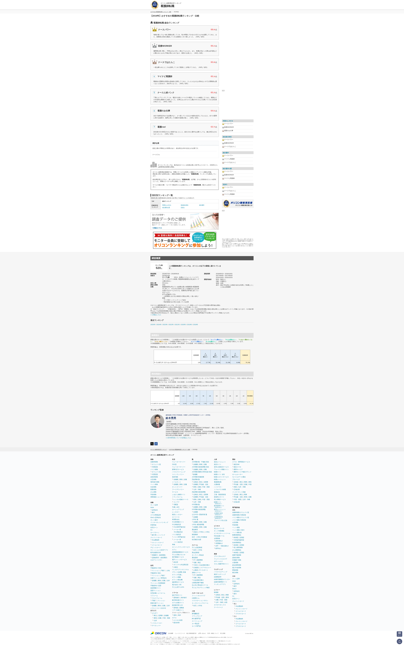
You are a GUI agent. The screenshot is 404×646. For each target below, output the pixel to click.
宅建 (194, 562)
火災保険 (153, 479)
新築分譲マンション (157, 603)
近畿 (163, 580)
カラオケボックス (220, 605)
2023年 (165, 324)
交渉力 (183, 207)
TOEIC (195, 565)
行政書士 (196, 567)
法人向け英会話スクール (200, 585)
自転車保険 (154, 477)
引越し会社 (175, 507)
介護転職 (217, 484)
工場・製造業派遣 (220, 494)
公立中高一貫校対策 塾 (199, 514)
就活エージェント (220, 462)
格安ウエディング (220, 574)
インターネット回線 (239, 492)
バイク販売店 (176, 534)
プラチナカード (241, 614)
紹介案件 (201, 205)
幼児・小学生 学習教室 (199, 537)
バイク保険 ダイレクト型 (240, 517)
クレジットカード (156, 537)
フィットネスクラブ (198, 595)
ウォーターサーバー (178, 462)
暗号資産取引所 (155, 552)
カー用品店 (195, 623)
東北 (155, 615)
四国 (235, 487)
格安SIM (236, 464)
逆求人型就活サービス (221, 467)
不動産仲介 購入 (155, 573)
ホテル (174, 618)
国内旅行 (176, 597)
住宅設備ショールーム (157, 593)
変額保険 (235, 570)
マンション (155, 570)
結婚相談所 (217, 577)
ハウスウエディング (220, 572)
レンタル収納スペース (181, 499)
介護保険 (235, 562)
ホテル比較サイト (178, 602)
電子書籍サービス (178, 557)
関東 (227, 595)
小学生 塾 (195, 519)
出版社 (176, 567)
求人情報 (222, 633)
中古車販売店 (176, 524)
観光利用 (176, 622)
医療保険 (153, 489)
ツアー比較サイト (178, 610)
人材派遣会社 (218, 517)
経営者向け (219, 541)
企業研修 (217, 538)
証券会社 (155, 510)
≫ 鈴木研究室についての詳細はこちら (178, 438)
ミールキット (176, 482)
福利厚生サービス (178, 582)
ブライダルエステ (220, 556)
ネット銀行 (154, 520)
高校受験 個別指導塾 (199, 492)
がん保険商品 (236, 550)
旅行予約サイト (177, 595)
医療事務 (200, 560)
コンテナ (176, 502)
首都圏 (154, 580)
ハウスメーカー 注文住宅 (158, 608)
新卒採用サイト (219, 506)
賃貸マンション (155, 590)
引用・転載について (213, 633)
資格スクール (196, 572)
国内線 (176, 608)
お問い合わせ (202, 633)
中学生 (201, 532)
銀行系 (154, 535)
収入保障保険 (238, 547)
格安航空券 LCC (177, 605)
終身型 (236, 537)
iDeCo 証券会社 (155, 517)
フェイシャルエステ (220, 559)
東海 (159, 580)
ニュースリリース (180, 633)
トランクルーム (177, 497)
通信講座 (195, 557)
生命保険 (153, 487)
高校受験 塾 (196, 479)
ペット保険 (154, 484)
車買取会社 (175, 519)
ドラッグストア (197, 616)
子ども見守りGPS (178, 587)
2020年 (183, 324)
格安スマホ (237, 467)
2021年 (177, 324)
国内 (175, 615)
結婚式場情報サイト (220, 582)
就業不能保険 (236, 555)
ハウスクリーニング (178, 472)
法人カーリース (219, 528)
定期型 (242, 537)
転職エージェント (220, 479)
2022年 (171, 324)
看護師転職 (217, 482)
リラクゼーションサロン (200, 600)
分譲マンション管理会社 (158, 578)
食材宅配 (175, 477)
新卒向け (218, 548)
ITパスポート (203, 570)
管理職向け (219, 543)
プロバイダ (236, 479)
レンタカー (175, 512)
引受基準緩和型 (239, 540)
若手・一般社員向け (222, 546)
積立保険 (235, 572)
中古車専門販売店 (179, 527)
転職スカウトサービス (221, 477)
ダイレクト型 (156, 464)
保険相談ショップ (156, 497)
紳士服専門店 (196, 618)
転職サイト (217, 472)
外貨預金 (153, 525)
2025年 (152, 324)
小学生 (207, 532)
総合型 (176, 562)
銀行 (153, 512)
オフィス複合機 (177, 580)
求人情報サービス (220, 499)
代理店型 (155, 467)
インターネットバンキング (159, 522)
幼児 (194, 550)
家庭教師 (195, 534)
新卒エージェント (220, 510)
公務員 (195, 570)
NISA (152, 507)
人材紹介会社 (218, 513)
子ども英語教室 (197, 547)
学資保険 (153, 494)
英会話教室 (195, 552)
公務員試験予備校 (198, 582)
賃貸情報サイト (155, 588)
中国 (250, 484)
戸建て (163, 570)
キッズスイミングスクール (200, 603)
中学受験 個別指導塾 (199, 509)
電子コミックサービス (179, 559)
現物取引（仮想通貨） (159, 555)
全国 (225, 602)
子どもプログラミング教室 (201, 587)
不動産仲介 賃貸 (155, 585)
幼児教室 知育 (196, 539)
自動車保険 (154, 462)
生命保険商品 (236, 542)
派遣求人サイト (219, 497)
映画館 (216, 592)
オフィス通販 (176, 577)
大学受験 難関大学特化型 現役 (202, 472)
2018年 (195, 324)
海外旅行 (184, 597)
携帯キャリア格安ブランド (242, 472)
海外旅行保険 (154, 482)
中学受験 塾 (196, 504)
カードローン (154, 532)
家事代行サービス (178, 469)
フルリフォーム (157, 598)
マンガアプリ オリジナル (180, 569)
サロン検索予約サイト (221, 564)
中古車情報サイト (178, 522)
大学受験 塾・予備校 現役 (200, 462)
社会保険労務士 (204, 565)
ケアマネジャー (206, 567)
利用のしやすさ (166, 205)
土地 (168, 570)
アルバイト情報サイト (221, 469)
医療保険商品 (236, 535)
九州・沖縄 (197, 489)
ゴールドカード (157, 545)
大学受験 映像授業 (198, 477)
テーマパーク (218, 607)
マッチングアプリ (220, 584)
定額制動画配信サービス (180, 552)
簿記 (199, 562)
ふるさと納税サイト (178, 494)
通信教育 (195, 529)
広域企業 (237, 489)
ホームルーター (237, 474)
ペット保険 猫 (237, 532)
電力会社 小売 (176, 584)
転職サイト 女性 (219, 474)
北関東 (160, 615)
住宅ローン (154, 527)
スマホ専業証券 (155, 515)
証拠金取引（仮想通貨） (160, 557)
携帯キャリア (238, 469)
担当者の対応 (184, 205)
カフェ (174, 549)
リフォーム (154, 595)
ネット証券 (154, 505)
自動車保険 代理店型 (239, 515)
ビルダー (155, 613)
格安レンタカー (177, 514)
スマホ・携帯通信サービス (241, 462)
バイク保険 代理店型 (239, 520)
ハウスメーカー (157, 623)
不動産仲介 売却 (155, 568)
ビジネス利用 (178, 620)
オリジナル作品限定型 (181, 564)
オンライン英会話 (198, 555)
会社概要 (170, 633)
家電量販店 (195, 613)
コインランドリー (178, 474)
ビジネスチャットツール (222, 533)
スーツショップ (197, 621)
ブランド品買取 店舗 (179, 572)
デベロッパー (156, 625)
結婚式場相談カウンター (222, 579)
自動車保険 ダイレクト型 (240, 512)
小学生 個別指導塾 (198, 524)
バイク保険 (154, 469)
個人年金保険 (236, 567)
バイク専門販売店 (179, 537)
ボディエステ (218, 561)
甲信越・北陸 (203, 484)
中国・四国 (166, 618)
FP (194, 560)
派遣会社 (217, 492)
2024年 (159, 324)
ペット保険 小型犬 (238, 530)
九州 (168, 580)
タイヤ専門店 (196, 626)
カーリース (175, 517)
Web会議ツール (219, 536)
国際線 (181, 608)
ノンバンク (161, 535)
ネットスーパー (177, 487)
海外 (179, 615)
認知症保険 (236, 557)
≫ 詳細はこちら (155, 315)
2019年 (189, 324)
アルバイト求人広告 (220, 520)
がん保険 (153, 492)
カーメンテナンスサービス (181, 547)
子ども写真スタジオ (178, 554)
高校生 (195, 532)
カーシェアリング (178, 509)
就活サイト (217, 464)
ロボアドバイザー (156, 560)
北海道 (195, 482)
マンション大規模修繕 (157, 583)
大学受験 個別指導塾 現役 (200, 467)
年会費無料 (155, 540)
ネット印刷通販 (219, 531)
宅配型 (176, 504)
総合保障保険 (236, 565)
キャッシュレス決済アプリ (159, 550)
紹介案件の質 (166, 207)
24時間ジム (195, 598)
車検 (173, 544)
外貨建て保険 (236, 560)
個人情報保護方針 (191, 633)
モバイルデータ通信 (239, 477)
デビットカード (155, 547)
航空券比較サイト (178, 600)
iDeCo (234, 588)
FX (151, 530)
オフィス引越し (177, 574)
